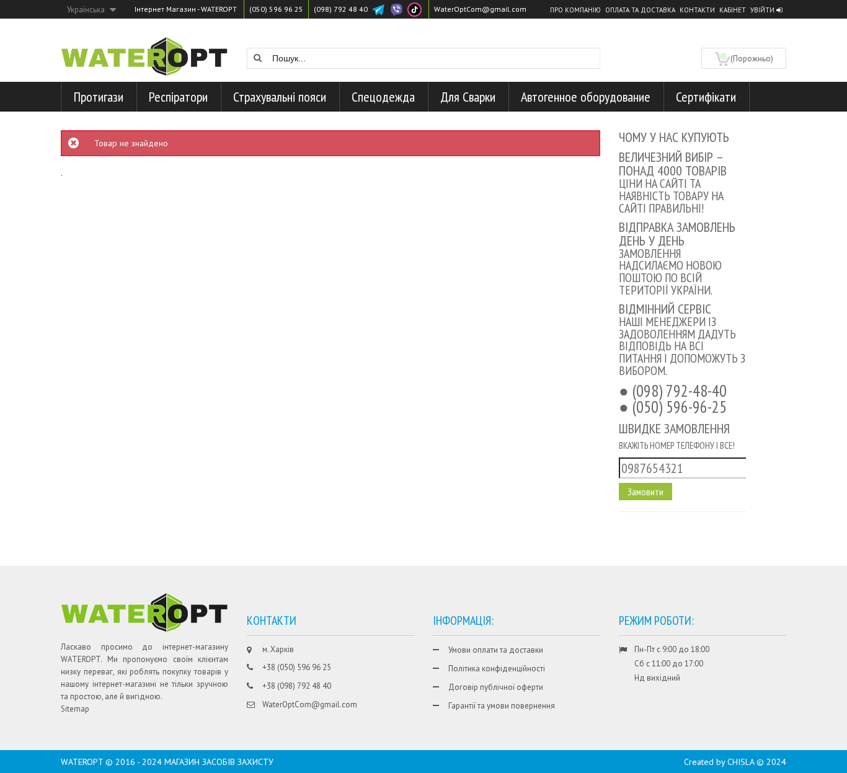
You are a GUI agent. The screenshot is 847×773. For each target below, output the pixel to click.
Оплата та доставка (640, 10)
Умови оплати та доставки (495, 650)
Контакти (697, 10)
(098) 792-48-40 (679, 390)
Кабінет (732, 10)
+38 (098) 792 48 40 (296, 686)
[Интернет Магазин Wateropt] (144, 49)
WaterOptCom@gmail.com (480, 9)
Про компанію (575, 10)
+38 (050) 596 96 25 (296, 667)
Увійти (763, 10)
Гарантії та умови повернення (501, 705)
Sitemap (75, 709)
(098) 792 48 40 (341, 9)
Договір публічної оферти (495, 687)
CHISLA (740, 761)
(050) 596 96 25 (276, 9)
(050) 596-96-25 (679, 406)
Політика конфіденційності (496, 668)
